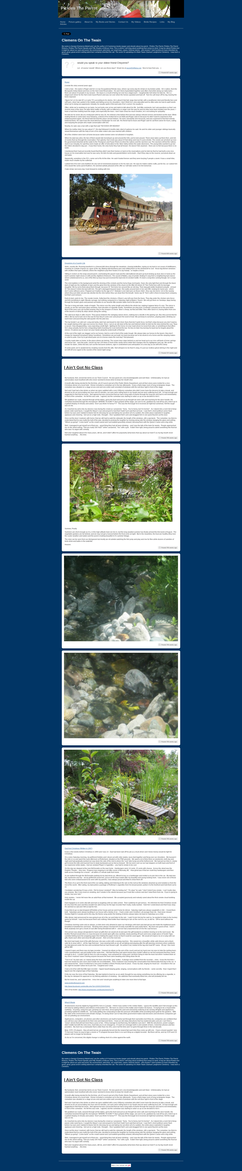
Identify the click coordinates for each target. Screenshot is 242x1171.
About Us (88, 22)
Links (162, 22)
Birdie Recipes (150, 22)
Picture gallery (75, 22)
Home (62, 22)
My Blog (171, 22)
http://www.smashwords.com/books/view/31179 (96, 990)
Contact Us (123, 22)
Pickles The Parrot (79, 8)
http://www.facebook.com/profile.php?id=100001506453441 (87, 986)
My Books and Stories (105, 22)
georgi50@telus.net (133, 68)
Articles (63, 24)
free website (121, 1165)
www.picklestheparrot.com (75, 983)
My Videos (136, 22)
